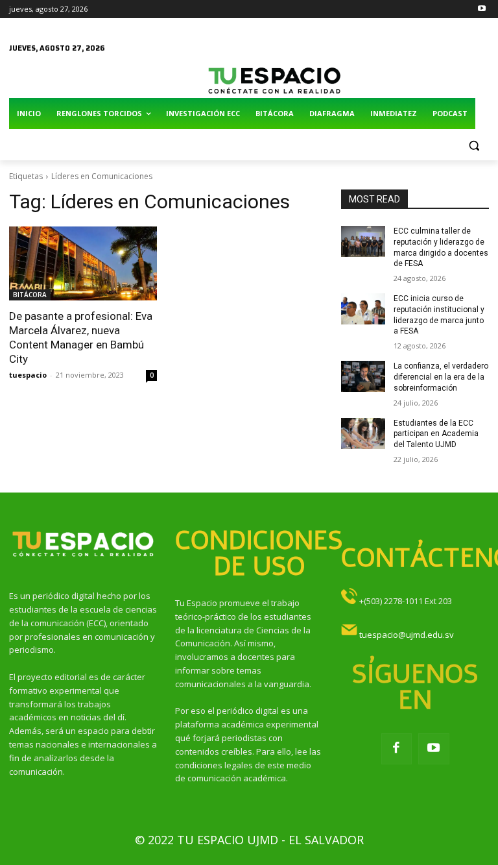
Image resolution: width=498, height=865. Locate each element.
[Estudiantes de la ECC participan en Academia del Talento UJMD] (363, 433)
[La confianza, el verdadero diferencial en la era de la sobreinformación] (363, 376)
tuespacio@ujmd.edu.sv (406, 634)
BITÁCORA (30, 294)
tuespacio (28, 375)
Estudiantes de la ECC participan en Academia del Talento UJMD (436, 434)
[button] (473, 145)
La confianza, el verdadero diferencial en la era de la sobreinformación (441, 377)
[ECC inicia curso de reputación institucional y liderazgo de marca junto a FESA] (363, 308)
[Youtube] (481, 9)
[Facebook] (396, 748)
